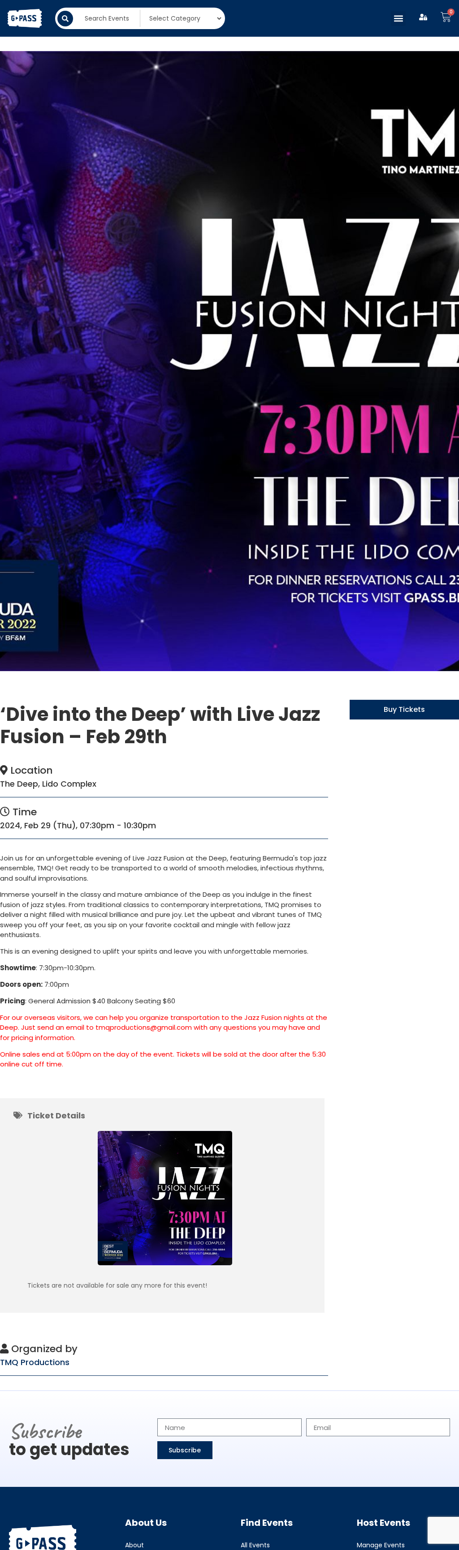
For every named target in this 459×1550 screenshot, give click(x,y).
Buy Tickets (404, 709)
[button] (398, 18)
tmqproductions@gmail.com (143, 1027)
